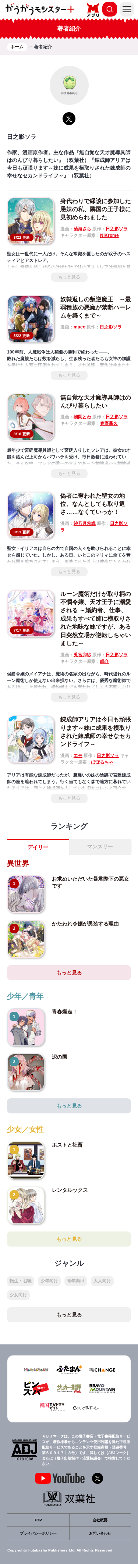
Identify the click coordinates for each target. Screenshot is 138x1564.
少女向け (18, 1294)
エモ (78, 755)
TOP (38, 1520)
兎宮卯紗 (82, 654)
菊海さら (82, 228)
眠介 (104, 661)
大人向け (102, 1280)
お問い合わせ (100, 1533)
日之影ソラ (117, 228)
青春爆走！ (65, 1011)
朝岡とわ (82, 416)
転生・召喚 (21, 1280)
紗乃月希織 (85, 523)
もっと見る (69, 277)
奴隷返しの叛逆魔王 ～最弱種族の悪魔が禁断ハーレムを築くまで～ (95, 307)
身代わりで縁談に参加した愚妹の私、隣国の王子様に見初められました (95, 209)
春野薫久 (109, 423)
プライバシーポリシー (38, 1533)
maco (79, 327)
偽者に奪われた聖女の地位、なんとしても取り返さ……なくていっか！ (92, 504)
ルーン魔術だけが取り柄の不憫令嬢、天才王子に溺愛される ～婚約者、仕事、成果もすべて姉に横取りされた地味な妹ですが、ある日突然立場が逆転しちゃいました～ (95, 618)
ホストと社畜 (67, 1145)
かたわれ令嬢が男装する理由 (85, 924)
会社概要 (100, 1520)
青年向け (76, 1280)
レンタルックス (70, 1190)
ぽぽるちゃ (102, 762)
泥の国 (59, 1057)
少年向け (49, 1280)
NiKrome (109, 235)
